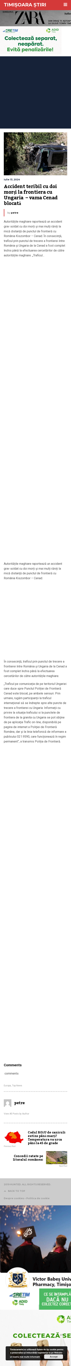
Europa (7, 1085)
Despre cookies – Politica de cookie (27, 1198)
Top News (17, 1085)
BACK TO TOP (16, 1191)
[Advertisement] (35, 91)
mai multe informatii (30, 1356)
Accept (54, 1356)
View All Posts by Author (16, 1113)
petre (14, 212)
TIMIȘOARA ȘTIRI (25, 5)
